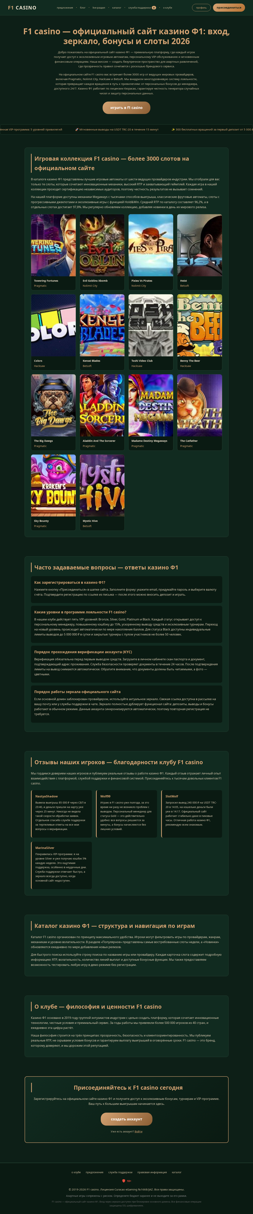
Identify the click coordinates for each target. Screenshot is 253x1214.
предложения (65, 7)
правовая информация (152, 1172)
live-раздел (99, 7)
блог (83, 7)
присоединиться (229, 7)
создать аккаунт (126, 1119)
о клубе (167, 7)
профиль (201, 7)
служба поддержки (141, 7)
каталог (116, 7)
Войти (138, 1131)
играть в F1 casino (126, 107)
